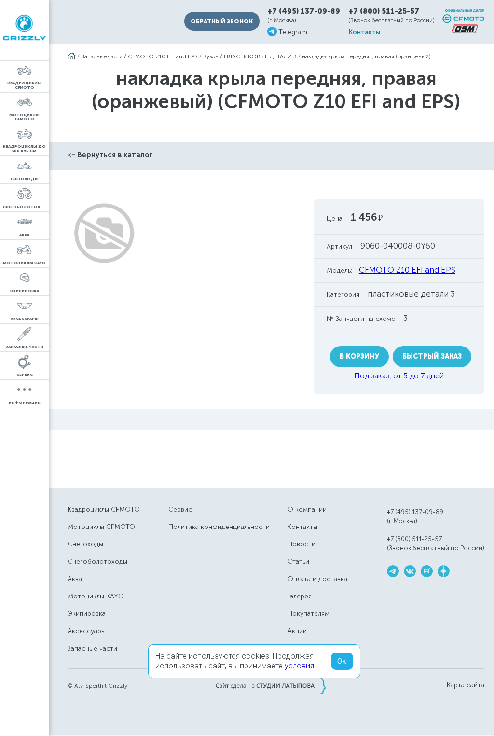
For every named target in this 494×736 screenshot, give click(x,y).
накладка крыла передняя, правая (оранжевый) (366, 56)
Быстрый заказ (432, 356)
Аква (75, 579)
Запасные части (102, 56)
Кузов (211, 56)
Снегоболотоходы (97, 561)
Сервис (180, 509)
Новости (302, 544)
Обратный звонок (222, 21)
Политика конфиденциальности (219, 527)
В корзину (359, 356)
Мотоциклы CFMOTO (101, 527)
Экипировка (87, 614)
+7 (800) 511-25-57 (383, 11)
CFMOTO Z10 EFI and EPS (163, 56)
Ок (342, 661)
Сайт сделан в (271, 685)
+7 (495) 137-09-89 (303, 11)
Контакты (364, 32)
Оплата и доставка (317, 579)
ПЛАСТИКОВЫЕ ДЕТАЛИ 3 (260, 56)
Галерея (300, 596)
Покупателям (308, 614)
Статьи (298, 561)
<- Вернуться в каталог (110, 155)
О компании (307, 509)
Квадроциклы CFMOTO (104, 509)
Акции (297, 631)
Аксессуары (87, 631)
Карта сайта (465, 685)
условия (299, 665)
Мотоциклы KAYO (96, 596)
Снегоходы (85, 544)
